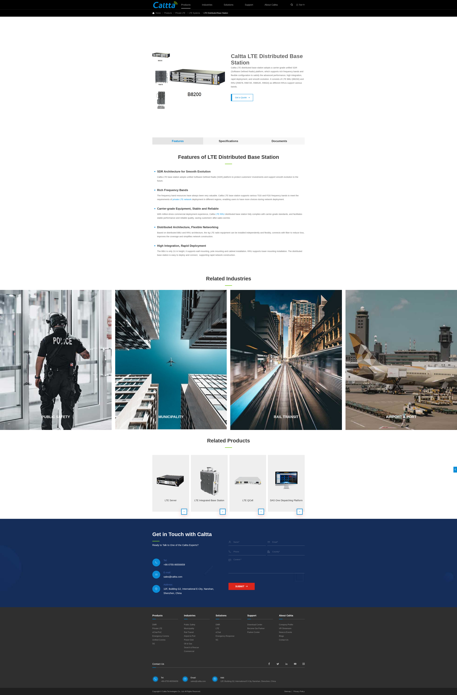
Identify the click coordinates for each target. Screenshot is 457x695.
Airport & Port (189, 636)
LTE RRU (220, 214)
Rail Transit (189, 632)
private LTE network (182, 199)
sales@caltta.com (173, 576)
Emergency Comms (160, 636)
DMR (154, 625)
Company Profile (286, 625)
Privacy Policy (299, 691)
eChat (218, 632)
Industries (207, 4)
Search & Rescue (191, 647)
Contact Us (283, 640)
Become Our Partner (256, 628)
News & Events (285, 632)
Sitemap (287, 691)
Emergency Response (225, 636)
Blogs (281, 636)
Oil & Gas (188, 644)
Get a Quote (242, 97)
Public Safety (189, 625)
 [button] (161, 108)
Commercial (189, 651)
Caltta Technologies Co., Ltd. (173, 691)
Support (249, 4)
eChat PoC (157, 632)
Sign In (302, 5)
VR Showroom (285, 628)
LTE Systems (194, 13)
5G (153, 644)
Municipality (189, 628)
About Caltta (271, 4)
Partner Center (253, 632)
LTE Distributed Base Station (216, 13)
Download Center (254, 625)
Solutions (228, 4)
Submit (241, 586)
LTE (217, 628)
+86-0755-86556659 (174, 564)
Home (158, 13)
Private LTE (180, 13)
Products (186, 4)
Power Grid (189, 640)
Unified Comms (158, 640)
